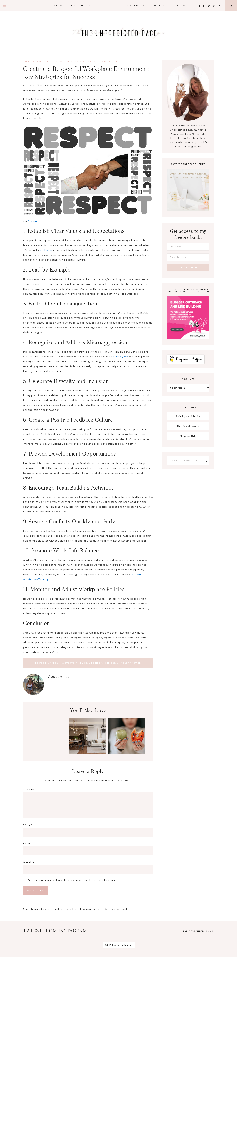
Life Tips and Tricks (60, 61)
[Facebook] (204, 2)
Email (28, 843)
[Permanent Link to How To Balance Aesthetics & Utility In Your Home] (87, 753)
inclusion (46, 250)
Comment (29, 789)
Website (28, 862)
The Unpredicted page (118, 33)
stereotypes (120, 356)
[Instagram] (219, 2)
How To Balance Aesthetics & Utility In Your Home (87, 736)
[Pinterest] (215, 2)
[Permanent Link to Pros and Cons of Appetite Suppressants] (126, 753)
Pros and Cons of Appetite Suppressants (127, 733)
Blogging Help (188, 436)
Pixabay (32, 221)
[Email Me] (199, 2)
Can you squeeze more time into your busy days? (48, 764)
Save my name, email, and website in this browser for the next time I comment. (72, 880)
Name (27, 825)
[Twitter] (209, 2)
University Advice (87, 61)
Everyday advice (34, 61)
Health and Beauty (188, 426)
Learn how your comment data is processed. (99, 909)
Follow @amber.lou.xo (198, 931)
